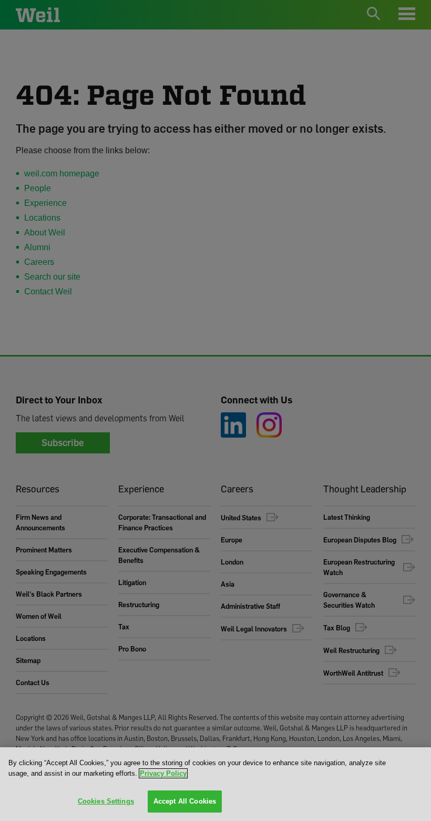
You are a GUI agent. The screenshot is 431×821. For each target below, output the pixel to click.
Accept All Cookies (184, 801)
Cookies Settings (106, 801)
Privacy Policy (163, 773)
